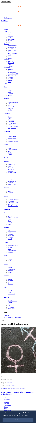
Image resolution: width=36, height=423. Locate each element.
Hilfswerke (11, 169)
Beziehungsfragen (13, 102)
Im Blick (10, 56)
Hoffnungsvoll (12, 72)
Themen (10, 90)
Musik (9, 224)
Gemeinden (11, 168)
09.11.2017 (7, 399)
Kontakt (6, 402)
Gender (10, 279)
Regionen (10, 93)
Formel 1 (10, 291)
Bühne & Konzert (13, 217)
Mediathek (7, 67)
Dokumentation (12, 75)
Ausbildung (11, 192)
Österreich (10, 270)
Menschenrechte (12, 123)
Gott (9, 151)
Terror (9, 124)
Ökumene (10, 204)
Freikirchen (11, 201)
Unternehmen (11, 308)
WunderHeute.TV (13, 50)
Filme (9, 82)
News (5, 31)
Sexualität (10, 108)
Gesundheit (11, 63)
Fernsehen (10, 247)
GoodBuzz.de (7, 157)
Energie (10, 302)
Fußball (10, 292)
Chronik (10, 118)
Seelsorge (10, 66)
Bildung (10, 117)
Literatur (10, 222)
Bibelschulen (11, 164)
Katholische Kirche (13, 202)
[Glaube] (11, 26)
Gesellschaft (11, 39)
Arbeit (9, 191)
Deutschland (11, 269)
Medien (10, 40)
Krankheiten (11, 135)
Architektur (11, 216)
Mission (10, 153)
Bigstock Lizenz (10, 385)
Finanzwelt (11, 304)
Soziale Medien (12, 250)
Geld (9, 305)
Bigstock (9, 382)
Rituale (10, 154)
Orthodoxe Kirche (13, 206)
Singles (10, 110)
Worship (10, 80)
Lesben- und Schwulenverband (12, 317)
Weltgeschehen (12, 128)
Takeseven (11, 52)
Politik (9, 33)
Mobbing (10, 280)
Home (6, 29)
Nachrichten (11, 69)
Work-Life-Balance (13, 141)
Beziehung (11, 61)
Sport (9, 37)
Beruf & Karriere (12, 301)
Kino (9, 219)
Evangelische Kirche (13, 199)
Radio (9, 249)
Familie (10, 105)
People (9, 55)
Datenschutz (7, 410)
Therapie (10, 284)
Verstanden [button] (18, 420)
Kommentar (7, 209)
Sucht (9, 139)
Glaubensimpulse (12, 45)
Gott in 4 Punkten (12, 53)
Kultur (9, 42)
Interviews (10, 77)
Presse (6, 407)
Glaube (10, 58)
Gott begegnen (8, 18)
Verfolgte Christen (13, 126)
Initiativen (10, 171)
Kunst (9, 221)
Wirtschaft (10, 36)
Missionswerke (12, 172)
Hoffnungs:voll (12, 47)
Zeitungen (10, 252)
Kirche (9, 34)
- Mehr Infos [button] (24, 415)
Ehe (9, 103)
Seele (9, 282)
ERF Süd (10, 48)
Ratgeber (6, 59)
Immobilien (11, 307)
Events (9, 166)
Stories (9, 260)
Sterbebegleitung (12, 138)
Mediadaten (7, 405)
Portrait (10, 259)
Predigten (10, 78)
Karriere (10, 64)
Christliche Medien (13, 245)
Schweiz (10, 272)
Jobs (5, 408)
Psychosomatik (12, 136)
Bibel (9, 148)
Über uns (6, 403)
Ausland (10, 267)
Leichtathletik (11, 294)
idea (5, 397)
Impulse (6, 44)
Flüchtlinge (11, 120)
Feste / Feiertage (12, 149)
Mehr (5, 83)
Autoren (10, 95)
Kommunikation (12, 107)
